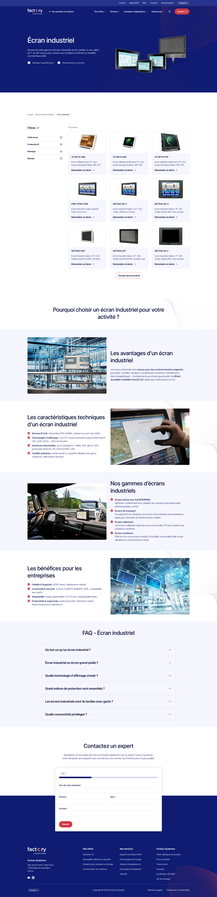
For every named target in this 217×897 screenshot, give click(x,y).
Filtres (32, 128)
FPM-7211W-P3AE (79, 204)
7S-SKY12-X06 (119, 157)
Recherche (169, 11)
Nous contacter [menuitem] (163, 859)
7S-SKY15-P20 (161, 157)
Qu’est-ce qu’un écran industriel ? (68, 650)
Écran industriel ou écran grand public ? (71, 663)
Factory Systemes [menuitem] (165, 849)
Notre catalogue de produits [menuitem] (168, 854)
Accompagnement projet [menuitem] (130, 859)
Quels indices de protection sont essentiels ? (75, 688)
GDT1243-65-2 (120, 204)
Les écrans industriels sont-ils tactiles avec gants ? (79, 701)
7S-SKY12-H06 (78, 157)
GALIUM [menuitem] (123, 874)
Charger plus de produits (129, 275)
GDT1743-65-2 (161, 251)
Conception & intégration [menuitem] (130, 869)
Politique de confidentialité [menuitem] (178, 890)
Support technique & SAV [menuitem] (131, 854)
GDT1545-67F (119, 251)
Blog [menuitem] (144, 3)
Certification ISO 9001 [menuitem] (165, 874)
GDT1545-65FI (78, 251)
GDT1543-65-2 (162, 204)
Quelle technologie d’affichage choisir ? (71, 675)
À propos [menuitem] (153, 3)
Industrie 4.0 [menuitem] (88, 854)
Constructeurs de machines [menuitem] (95, 869)
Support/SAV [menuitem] (134, 3)
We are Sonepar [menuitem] (167, 3)
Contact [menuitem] (122, 3)
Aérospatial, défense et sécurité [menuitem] (97, 859)
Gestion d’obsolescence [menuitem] (130, 864)
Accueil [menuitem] (30, 114)
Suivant (65, 824)
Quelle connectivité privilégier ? (66, 714)
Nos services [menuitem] (126, 849)
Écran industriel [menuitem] (63, 114)
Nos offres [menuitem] (88, 849)
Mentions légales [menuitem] (155, 890)
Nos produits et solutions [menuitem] (45, 114)
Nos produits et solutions (63, 11)
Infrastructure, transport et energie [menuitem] (98, 864)
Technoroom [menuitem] (162, 864)
